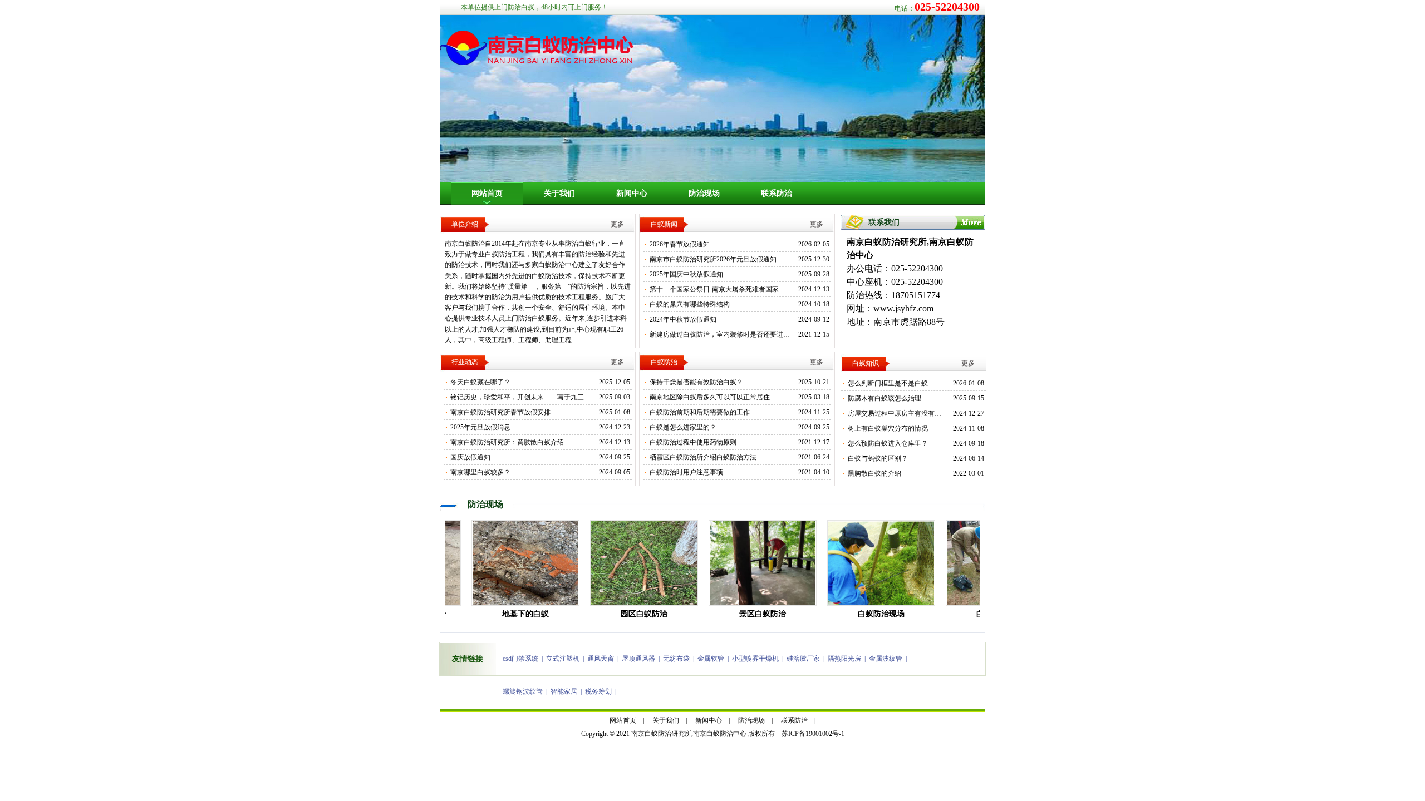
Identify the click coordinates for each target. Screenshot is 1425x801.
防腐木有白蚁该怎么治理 (884, 398)
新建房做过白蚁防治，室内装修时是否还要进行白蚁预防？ (736, 334)
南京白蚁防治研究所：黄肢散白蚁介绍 (507, 442)
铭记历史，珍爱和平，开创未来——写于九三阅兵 (523, 397)
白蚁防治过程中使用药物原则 (693, 442)
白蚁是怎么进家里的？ (683, 427)
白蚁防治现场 (863, 614)
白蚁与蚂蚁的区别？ (878, 458)
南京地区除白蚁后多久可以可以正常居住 (710, 397)
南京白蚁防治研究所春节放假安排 (500, 412)
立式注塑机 (562, 658)
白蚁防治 (664, 362)
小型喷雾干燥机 (755, 658)
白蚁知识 (865, 363)
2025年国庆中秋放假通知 (686, 274)
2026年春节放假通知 (680, 244)
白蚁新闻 (664, 224)
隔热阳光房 (844, 658)
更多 (617, 224)
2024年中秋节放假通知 (683, 319)
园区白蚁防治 (626, 614)
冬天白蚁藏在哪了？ (480, 382)
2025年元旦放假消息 (480, 427)
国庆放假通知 (470, 457)
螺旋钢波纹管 (523, 691)
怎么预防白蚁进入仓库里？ (888, 443)
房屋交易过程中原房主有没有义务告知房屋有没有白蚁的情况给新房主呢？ (958, 413)
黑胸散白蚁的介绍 (874, 473)
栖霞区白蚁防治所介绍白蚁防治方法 (703, 457)
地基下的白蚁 (507, 614)
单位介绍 (464, 224)
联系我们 (884, 222)
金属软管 (710, 658)
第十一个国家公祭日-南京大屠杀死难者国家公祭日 (724, 289)
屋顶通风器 (638, 658)
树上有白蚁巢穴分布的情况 (888, 428)
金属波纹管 (885, 658)
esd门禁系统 (520, 658)
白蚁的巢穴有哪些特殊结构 (690, 304)
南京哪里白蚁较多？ (480, 472)
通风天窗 (600, 658)
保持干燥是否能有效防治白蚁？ (696, 382)
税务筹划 (598, 691)
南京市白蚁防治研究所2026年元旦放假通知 (713, 259)
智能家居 (564, 691)
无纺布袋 (676, 658)
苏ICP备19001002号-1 (813, 734)
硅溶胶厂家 (803, 658)
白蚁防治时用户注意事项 (686, 472)
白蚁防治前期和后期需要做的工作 (700, 412)
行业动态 (464, 362)
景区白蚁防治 (744, 614)
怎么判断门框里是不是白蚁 (888, 383)
